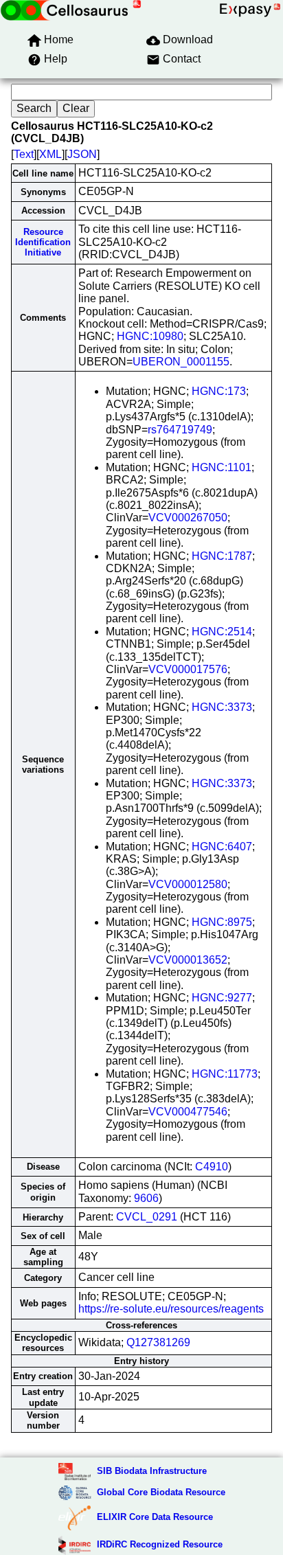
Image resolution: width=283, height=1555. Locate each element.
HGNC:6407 (222, 846)
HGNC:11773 (225, 1074)
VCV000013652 (187, 960)
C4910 (211, 1166)
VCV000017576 (187, 669)
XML (50, 154)
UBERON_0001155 (181, 361)
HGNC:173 (219, 391)
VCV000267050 (187, 517)
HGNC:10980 (150, 336)
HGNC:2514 (222, 631)
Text (24, 154)
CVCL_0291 (146, 1217)
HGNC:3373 (222, 707)
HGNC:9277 (222, 997)
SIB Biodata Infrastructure (152, 1471)
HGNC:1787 (222, 556)
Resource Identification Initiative (43, 242)
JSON (82, 154)
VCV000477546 (187, 1111)
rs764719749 (180, 429)
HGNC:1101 (221, 467)
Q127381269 (158, 1342)
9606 (146, 1198)
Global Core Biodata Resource (161, 1492)
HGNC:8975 (222, 922)
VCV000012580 (187, 884)
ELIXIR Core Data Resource (155, 1517)
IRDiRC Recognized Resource (160, 1544)
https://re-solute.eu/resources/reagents (171, 1309)
